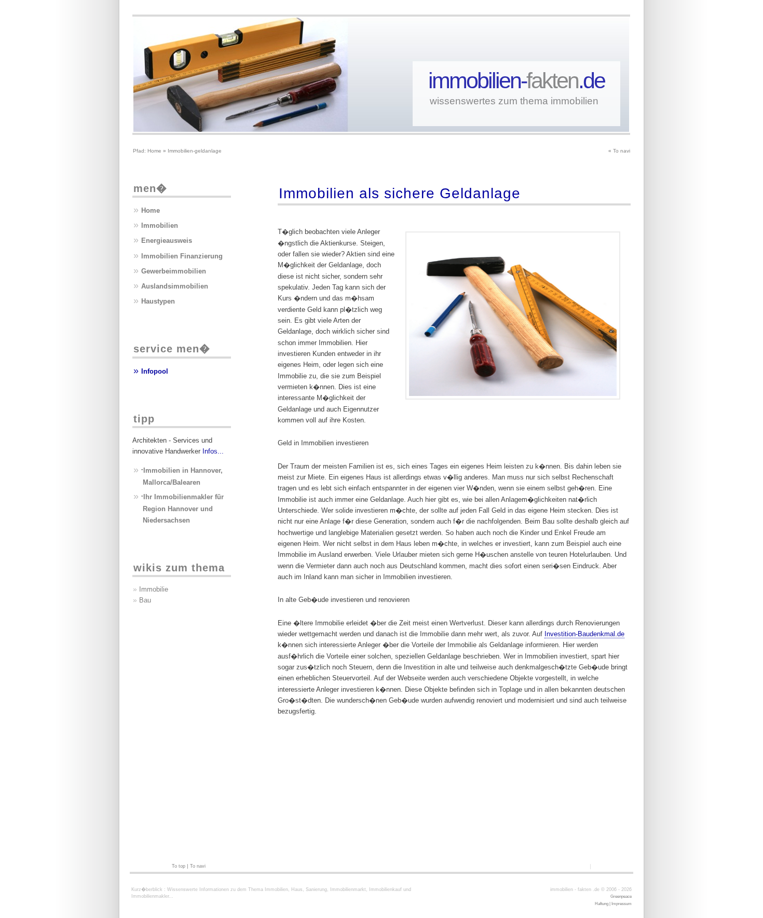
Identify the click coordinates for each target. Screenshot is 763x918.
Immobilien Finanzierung (182, 256)
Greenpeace (621, 896)
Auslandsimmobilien (174, 286)
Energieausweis (166, 240)
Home (154, 151)
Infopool (154, 371)
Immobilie (153, 589)
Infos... (213, 451)
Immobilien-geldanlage (195, 151)
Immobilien (159, 225)
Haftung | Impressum (613, 903)
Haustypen (158, 301)
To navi (621, 151)
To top (178, 866)
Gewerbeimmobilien (173, 271)
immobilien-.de (516, 80)
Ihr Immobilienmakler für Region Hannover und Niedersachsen (183, 508)
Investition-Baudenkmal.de (584, 634)
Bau (145, 600)
